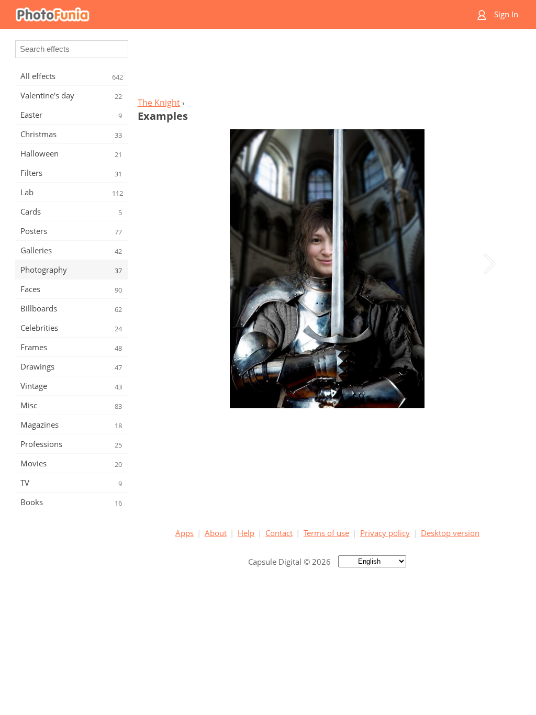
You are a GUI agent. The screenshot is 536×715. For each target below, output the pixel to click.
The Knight (159, 102)
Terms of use (326, 533)
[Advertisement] (327, 66)
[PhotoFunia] (227, 14)
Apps (184, 533)
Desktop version (450, 533)
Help (246, 533)
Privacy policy (385, 533)
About (216, 533)
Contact (279, 533)
